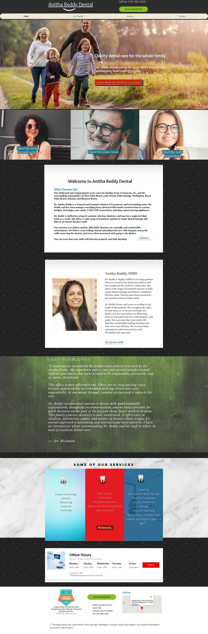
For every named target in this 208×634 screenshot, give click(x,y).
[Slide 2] (101, 447)
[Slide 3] (104, 447)
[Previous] (13, 64)
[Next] (194, 64)
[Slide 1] (106, 447)
